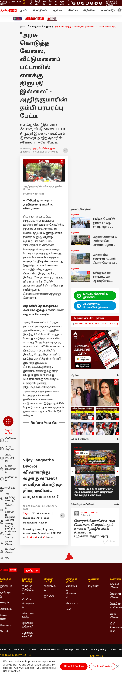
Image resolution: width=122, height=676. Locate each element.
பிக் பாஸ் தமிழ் (28, 615)
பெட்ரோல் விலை (116, 605)
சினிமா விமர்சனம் (28, 603)
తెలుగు (70, 3)
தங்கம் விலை (9, 543)
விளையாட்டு (48, 580)
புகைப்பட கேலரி (27, 625)
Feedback (19, 650)
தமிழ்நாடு (5, 594)
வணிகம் (106, 10)
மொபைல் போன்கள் (71, 591)
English (37, 3)
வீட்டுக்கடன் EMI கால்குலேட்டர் (10, 522)
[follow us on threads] (83, 3)
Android (32, 537)
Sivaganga (29, 518)
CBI (33, 513)
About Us (5, 650)
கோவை (5, 625)
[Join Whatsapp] (100, 3)
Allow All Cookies (74, 666)
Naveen (43, 523)
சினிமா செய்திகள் (28, 590)
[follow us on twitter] (74, 3)
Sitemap (68, 650)
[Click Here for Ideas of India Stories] (52, 19)
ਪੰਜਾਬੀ (50, 3)
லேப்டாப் (72, 603)
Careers (32, 650)
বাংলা (56, 3)
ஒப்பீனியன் (11, 479)
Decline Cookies (102, 666)
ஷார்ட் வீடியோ (9, 448)
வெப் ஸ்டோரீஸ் (9, 458)
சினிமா (73, 10)
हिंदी (31, 3)
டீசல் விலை (114, 615)
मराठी (44, 3)
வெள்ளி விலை (10, 551)
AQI (7, 558)
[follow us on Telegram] (96, 3)
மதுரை (47, 27)
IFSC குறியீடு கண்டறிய (10, 499)
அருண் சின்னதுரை (44, 148)
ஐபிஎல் (49, 596)
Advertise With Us (50, 650)
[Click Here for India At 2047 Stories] (17, 19)
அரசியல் (57, 10)
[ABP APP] (83, 359)
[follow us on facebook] (78, 3)
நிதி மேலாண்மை (116, 627)
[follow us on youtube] (87, 3)
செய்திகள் (40, 10)
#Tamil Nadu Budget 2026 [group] (91, 323)
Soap (46, 518)
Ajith (39, 518)
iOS (45, 537)
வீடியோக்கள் (10, 440)
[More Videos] (116, 375)
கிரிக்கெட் (89, 10)
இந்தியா (6, 586)
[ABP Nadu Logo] (8, 11)
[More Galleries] (116, 439)
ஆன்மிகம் (93, 580)
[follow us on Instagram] (92, 3)
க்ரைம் (4, 602)
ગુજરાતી (62, 3)
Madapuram (30, 523)
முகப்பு (24, 10)
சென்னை (3, 617)
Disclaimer (82, 650)
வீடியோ (93, 586)
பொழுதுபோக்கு (27, 580)
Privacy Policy (98, 650)
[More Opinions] (116, 504)
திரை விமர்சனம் (10, 469)
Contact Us (116, 650)
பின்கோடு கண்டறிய (10, 510)
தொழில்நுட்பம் (71, 580)
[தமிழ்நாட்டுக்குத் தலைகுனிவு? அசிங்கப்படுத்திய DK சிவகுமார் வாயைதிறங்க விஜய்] (107, 428)
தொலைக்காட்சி (27, 635)
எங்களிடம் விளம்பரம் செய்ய (112, 3)
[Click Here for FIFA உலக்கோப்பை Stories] (34, 18)
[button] (8, 425)
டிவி (68, 609)
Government (44, 513)
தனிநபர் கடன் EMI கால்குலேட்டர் (10, 533)
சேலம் (4, 631)
